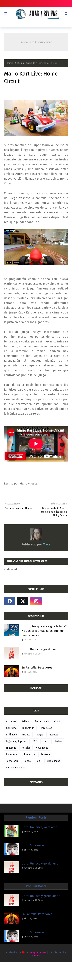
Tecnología (12, 761)
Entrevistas (46, 728)
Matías (58, 741)
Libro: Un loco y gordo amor (40, 649)
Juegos (39, 734)
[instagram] (36, 601)
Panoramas (12, 754)
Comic (57, 721)
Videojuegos (53, 761)
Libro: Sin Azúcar (32, 845)
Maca (46, 544)
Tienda (27, 761)
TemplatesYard (38, 952)
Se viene (45, 754)
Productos (29, 754)
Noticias (19, 63)
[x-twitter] (22, 601)
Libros (46, 741)
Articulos (11, 721)
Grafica (26, 734)
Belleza (25, 721)
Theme (36, 955)
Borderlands (42, 721)
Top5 (38, 761)
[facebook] (9, 601)
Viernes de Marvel (16, 767)
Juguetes (53, 734)
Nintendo (11, 747)
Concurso (11, 728)
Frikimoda (11, 734)
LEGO (34, 741)
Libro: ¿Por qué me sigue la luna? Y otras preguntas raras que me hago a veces (44, 631)
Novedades (42, 747)
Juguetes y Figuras (16, 741)
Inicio (10, 63)
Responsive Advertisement (36, 42)
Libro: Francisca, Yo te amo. (39, 827)
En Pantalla (28, 728)
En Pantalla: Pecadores (36, 667)
